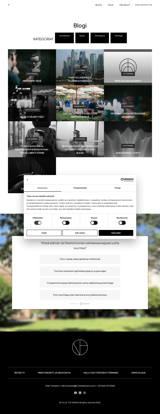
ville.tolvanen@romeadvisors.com (78, 385)
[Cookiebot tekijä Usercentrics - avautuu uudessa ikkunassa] (123, 180)
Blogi (99, 5)
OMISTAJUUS (138, 372)
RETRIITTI (19, 372)
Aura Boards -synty (128, 152)
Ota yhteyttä (143, 5)
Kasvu (82, 35)
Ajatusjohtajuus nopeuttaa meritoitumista (80, 115)
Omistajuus (100, 35)
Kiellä (44, 233)
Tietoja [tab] (117, 188)
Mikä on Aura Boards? (128, 80)
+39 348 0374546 (106, 385)
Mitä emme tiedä (32, 80)
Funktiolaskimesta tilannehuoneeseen (80, 79)
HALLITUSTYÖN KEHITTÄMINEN (101, 372)
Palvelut (125, 5)
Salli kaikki (116, 233)
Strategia (119, 35)
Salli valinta (80, 233)
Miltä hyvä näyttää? (32, 116)
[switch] (66, 223)
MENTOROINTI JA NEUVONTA (54, 372)
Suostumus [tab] (43, 188)
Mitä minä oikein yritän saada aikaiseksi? (128, 115)
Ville (111, 5)
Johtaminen (64, 35)
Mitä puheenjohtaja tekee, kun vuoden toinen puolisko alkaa (80, 149)
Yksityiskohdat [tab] (80, 188)
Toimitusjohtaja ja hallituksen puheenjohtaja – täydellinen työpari (32, 149)
